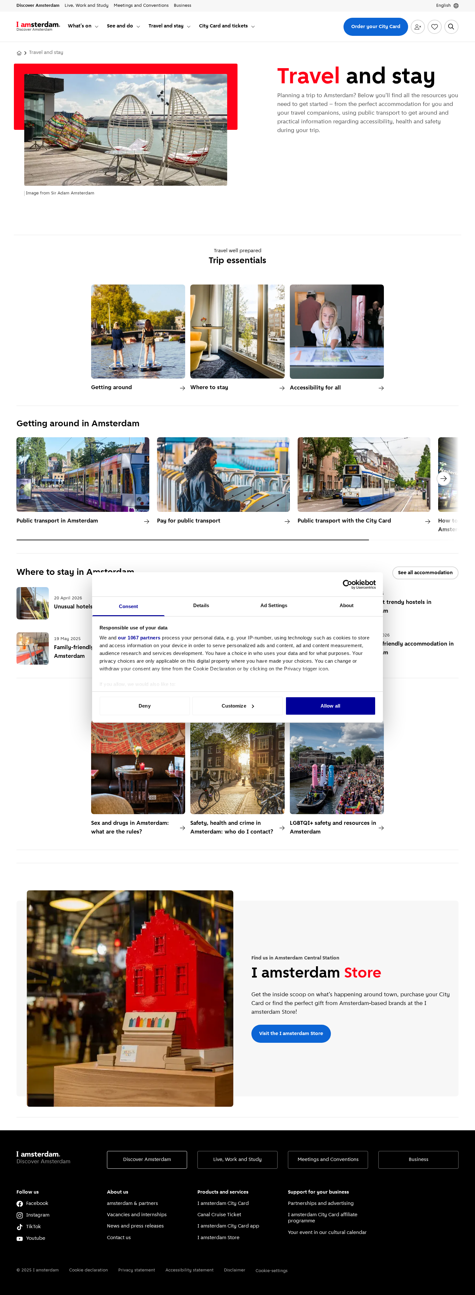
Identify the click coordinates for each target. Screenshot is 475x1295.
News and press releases (135, 1226)
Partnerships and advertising (321, 1203)
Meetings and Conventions (328, 1159)
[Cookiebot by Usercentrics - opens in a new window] (347, 584)
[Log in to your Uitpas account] (418, 27)
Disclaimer (234, 1270)
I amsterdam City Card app (228, 1226)
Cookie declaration (88, 1270)
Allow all (330, 706)
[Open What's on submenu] (96, 26)
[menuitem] (83, 27)
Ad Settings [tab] (273, 605)
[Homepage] (19, 53)
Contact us (119, 1237)
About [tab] (347, 605)
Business (418, 1159)
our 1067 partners (139, 637)
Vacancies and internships (137, 1214)
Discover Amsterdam (147, 1159)
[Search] (451, 27)
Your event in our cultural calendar (327, 1232)
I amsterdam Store (218, 1237)
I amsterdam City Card (223, 1203)
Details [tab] (201, 605)
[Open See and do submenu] (138, 26)
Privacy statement (136, 1270)
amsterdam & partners (132, 1203)
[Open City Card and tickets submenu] (253, 26)
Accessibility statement (189, 1270)
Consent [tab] (128, 606)
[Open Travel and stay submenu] (188, 26)
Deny (144, 706)
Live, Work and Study (237, 1159)
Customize (234, 706)
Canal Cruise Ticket (219, 1214)
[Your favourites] (435, 27)
